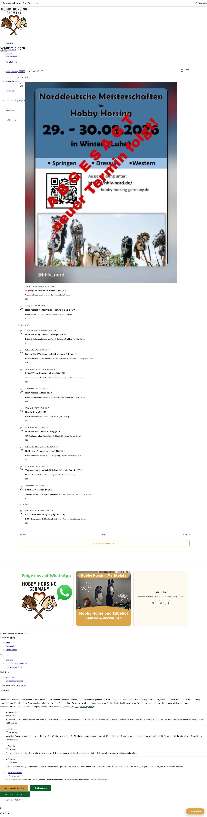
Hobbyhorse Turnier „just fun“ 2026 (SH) (45, 451)
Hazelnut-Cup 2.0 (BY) (36, 412)
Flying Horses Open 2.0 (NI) (38, 490)
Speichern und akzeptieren (15, 794)
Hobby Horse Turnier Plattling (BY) (42, 431)
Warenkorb (10, 646)
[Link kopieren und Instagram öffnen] (161, 603)
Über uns (9, 660)
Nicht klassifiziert (15, 772)
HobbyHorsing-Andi (14, 667)
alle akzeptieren (40, 788)
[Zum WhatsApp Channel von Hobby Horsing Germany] (46, 598)
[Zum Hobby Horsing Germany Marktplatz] (103, 598)
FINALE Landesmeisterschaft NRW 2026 (45, 373)
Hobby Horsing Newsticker (16, 663)
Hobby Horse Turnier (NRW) (39, 393)
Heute (103, 534)
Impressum (10, 677)
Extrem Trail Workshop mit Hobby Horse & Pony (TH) (51, 354)
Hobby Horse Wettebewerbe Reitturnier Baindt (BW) (50, 310)
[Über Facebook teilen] (168, 603)
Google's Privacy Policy (84, 706)
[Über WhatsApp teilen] (153, 603)
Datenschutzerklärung (14, 681)
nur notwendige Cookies (14, 788)
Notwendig (12, 712)
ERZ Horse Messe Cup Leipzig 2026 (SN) (45, 514)
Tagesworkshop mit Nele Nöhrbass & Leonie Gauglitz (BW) (53, 470)
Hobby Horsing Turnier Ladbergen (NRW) (45, 334)
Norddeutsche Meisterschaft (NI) (50, 290)
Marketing (12, 729)
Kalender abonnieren (102, 543)
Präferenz (11, 759)
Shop (8, 642)
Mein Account (11, 650)
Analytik (11, 746)
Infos (36, 3)
